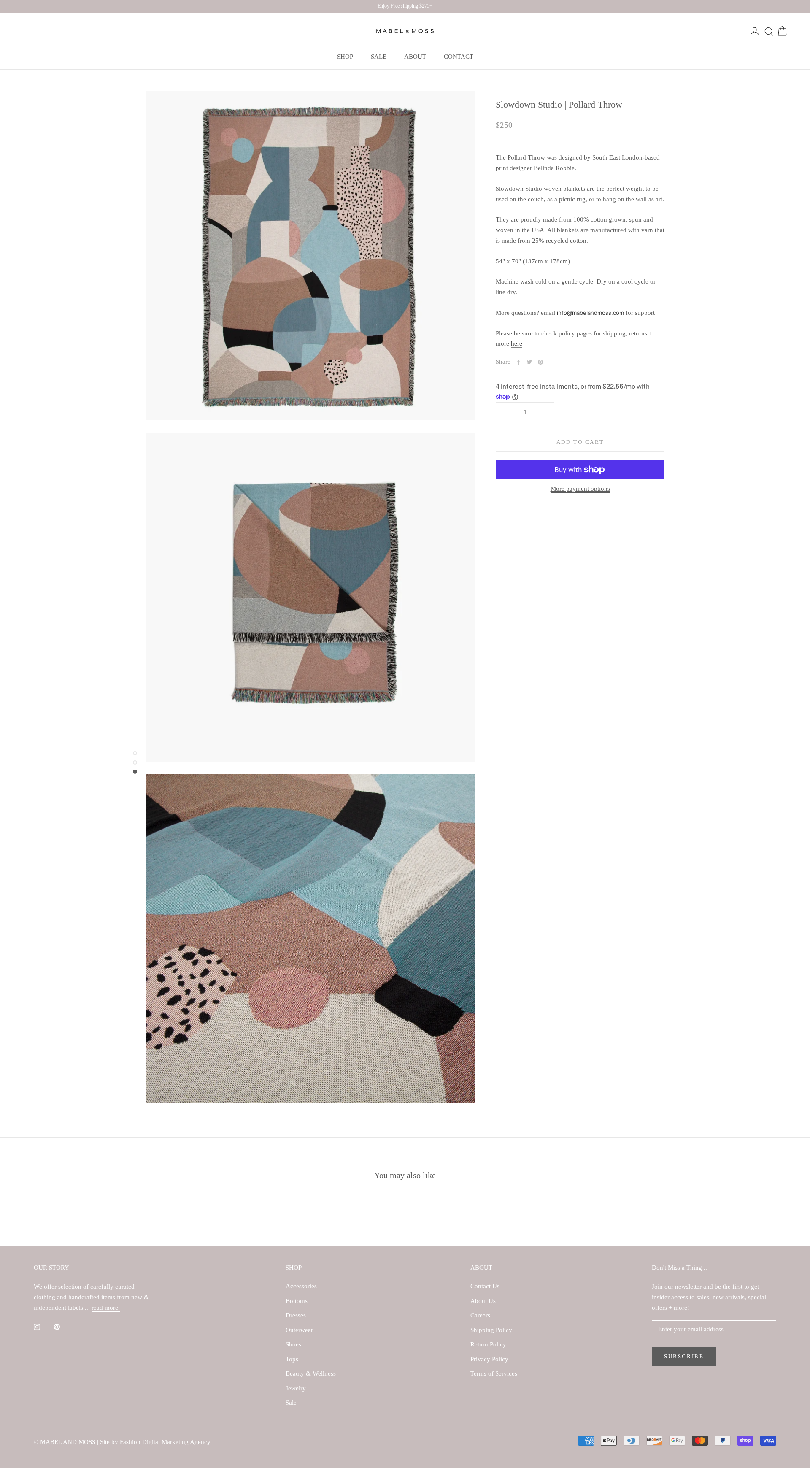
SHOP (345, 56)
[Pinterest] (540, 362)
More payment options (580, 488)
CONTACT (458, 56)
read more (106, 1307)
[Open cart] (782, 31)
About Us (483, 1301)
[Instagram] (37, 1326)
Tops (292, 1359)
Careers (480, 1315)
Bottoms (297, 1301)
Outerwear (299, 1330)
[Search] (768, 31)
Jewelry (296, 1388)
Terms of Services (493, 1373)
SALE (378, 56)
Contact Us (485, 1286)
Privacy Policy (489, 1359)
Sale (291, 1402)
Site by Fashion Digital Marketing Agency (155, 1441)
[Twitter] (529, 362)
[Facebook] (518, 362)
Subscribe (684, 1356)
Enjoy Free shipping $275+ (405, 6)
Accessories (301, 1286)
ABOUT (415, 56)
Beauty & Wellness (311, 1373)
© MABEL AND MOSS (65, 1441)
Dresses (296, 1315)
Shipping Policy (491, 1330)
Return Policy (488, 1344)
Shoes (293, 1344)
